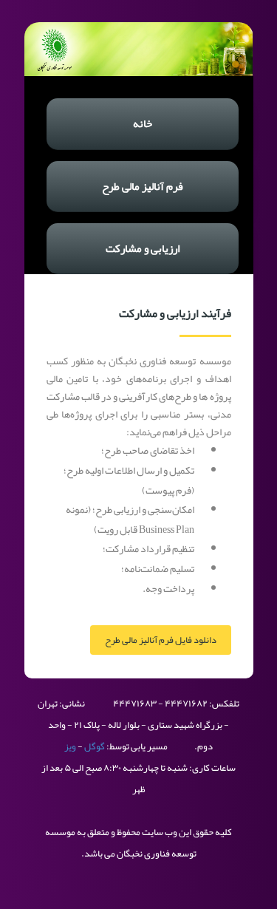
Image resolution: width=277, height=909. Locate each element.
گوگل (94, 746)
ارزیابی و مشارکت (142, 248)
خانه (142, 123)
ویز (70, 746)
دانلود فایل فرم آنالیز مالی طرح (160, 640)
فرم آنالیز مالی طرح (142, 186)
